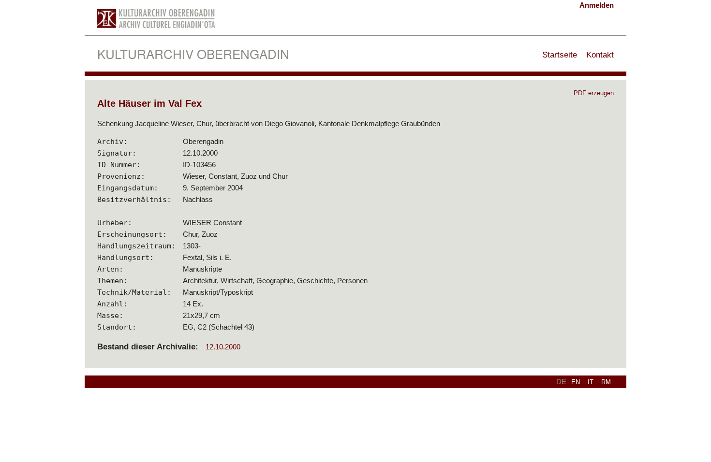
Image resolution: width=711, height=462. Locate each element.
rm (606, 382)
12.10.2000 (223, 347)
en (575, 382)
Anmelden (596, 5)
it (590, 382)
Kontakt (600, 54)
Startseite (559, 54)
